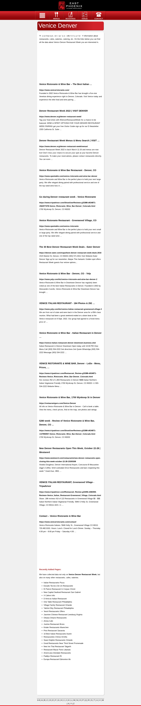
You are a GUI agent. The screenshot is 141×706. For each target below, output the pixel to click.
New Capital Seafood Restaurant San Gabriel (62, 592)
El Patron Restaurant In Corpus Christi (59, 589)
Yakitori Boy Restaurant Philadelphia (59, 608)
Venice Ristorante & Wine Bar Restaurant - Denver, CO (67, 170)
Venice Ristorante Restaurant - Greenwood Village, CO (67, 220)
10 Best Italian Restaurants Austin (58, 634)
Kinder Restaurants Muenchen (56, 627)
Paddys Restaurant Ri (53, 656)
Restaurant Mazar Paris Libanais (57, 650)
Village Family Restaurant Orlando (58, 605)
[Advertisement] (70, 61)
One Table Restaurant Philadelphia (58, 602)
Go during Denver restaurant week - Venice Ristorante (67, 197)
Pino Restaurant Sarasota (54, 631)
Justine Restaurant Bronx (54, 624)
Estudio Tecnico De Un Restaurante (58, 586)
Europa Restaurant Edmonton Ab (57, 659)
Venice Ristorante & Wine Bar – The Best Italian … (65, 84)
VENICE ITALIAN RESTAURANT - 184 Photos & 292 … (67, 303)
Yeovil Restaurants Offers (54, 611)
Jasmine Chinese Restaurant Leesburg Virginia (63, 615)
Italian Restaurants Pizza (54, 583)
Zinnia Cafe (48, 621)
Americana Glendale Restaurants (57, 653)
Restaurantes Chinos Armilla (55, 637)
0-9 (38, 700)
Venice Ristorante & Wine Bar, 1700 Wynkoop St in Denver (69, 397)
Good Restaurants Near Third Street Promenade (63, 643)
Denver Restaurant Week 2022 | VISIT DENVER (63, 111)
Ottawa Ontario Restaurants (55, 618)
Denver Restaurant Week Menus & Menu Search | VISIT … (69, 140)
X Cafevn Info (49, 595)
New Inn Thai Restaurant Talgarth (57, 646)
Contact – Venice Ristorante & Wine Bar (60, 516)
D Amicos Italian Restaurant (55, 599)
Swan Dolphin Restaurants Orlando (58, 640)
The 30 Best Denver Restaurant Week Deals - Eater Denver (69, 247)
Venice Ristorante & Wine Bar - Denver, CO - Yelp (65, 273)
